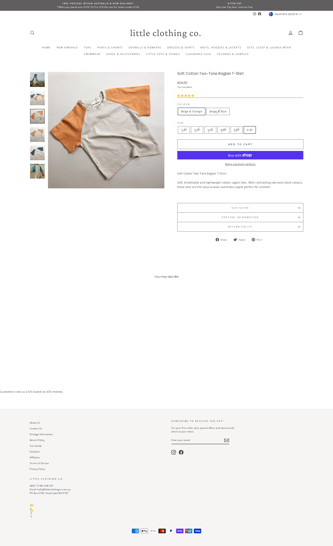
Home (46, 47)
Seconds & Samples (233, 54)
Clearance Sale (198, 54)
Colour (183, 104)
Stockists (35, 451)
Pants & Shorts (110, 47)
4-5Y (223, 130)
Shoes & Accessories (123, 54)
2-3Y (197, 130)
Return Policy (240, 226)
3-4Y (210, 130)
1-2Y (184, 130)
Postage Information (41, 434)
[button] (186, 95)
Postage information (240, 217)
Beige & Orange (191, 111)
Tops (88, 47)
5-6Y (237, 130)
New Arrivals (67, 47)
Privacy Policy (37, 468)
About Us (35, 422)
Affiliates (35, 457)
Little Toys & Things (163, 54)
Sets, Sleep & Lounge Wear (269, 47)
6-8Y (250, 130)
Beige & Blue (218, 111)
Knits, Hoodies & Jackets (220, 47)
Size (180, 122)
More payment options (240, 164)
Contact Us (36, 428)
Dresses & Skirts (181, 47)
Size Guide (240, 207)
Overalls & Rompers (145, 47)
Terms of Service (39, 463)
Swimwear (92, 54)
